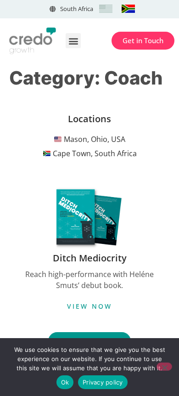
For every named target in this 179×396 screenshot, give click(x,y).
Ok (65, 382)
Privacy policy (103, 382)
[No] (164, 366)
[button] (73, 40)
